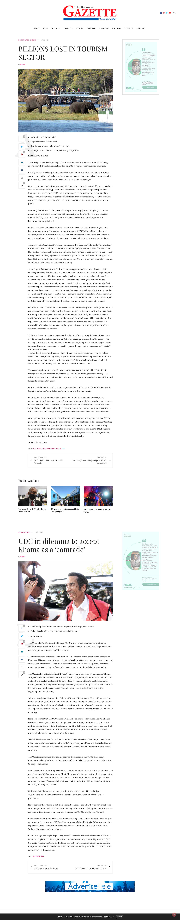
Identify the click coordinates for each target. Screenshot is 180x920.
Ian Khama (37, 856)
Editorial (116, 29)
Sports (79, 29)
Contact (129, 29)
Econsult (55, 448)
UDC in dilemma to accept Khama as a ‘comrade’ (58, 545)
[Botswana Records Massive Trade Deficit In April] (32, 496)
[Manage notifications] (174, 915)
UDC (42, 856)
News (45, 29)
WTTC (62, 448)
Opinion (140, 29)
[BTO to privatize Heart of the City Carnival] (98, 496)
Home (36, 29)
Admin (22, 64)
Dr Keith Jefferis (44, 448)
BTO (34, 448)
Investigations (24, 40)
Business (56, 29)
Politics (26, 532)
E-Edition (103, 29)
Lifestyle (68, 29)
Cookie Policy (108, 917)
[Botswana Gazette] (90, 13)
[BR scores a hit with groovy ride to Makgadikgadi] (65, 496)
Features (91, 29)
